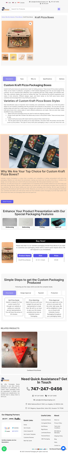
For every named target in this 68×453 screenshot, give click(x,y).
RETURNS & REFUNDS (57, 431)
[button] (59, 9)
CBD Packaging (45, 439)
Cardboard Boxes (46, 420)
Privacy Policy (58, 423)
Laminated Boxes (46, 432)
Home (3, 17)
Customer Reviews (29, 437)
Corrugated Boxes (46, 423)
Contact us (57, 445)
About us (56, 420)
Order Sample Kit (28, 431)
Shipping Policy (58, 436)
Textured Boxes (45, 435)
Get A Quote (27, 428)
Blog (55, 439)
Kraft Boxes (44, 426)
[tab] (9, 79)
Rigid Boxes (44, 429)
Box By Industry (10, 17)
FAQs (55, 442)
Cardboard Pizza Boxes (34, 370)
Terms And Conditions (57, 427)
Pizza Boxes (19, 17)
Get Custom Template (29, 434)
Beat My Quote (28, 440)
